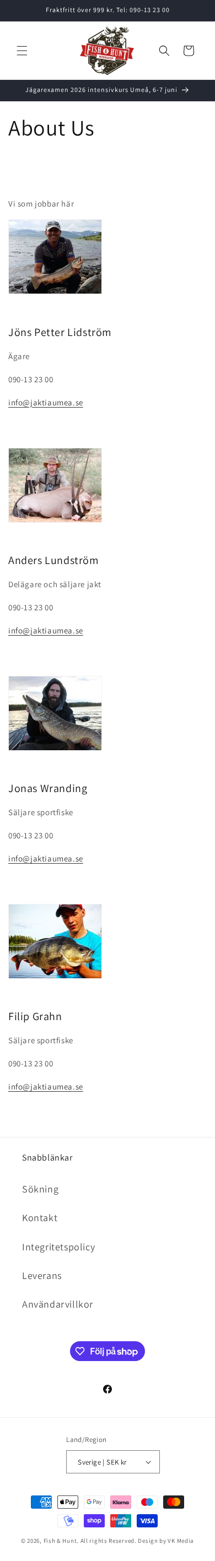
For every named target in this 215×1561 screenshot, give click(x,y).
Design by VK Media (166, 1540)
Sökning (40, 1189)
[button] (22, 51)
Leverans (42, 1275)
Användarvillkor (57, 1304)
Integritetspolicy (58, 1246)
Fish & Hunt (60, 1540)
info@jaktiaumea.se (45, 402)
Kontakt (39, 1217)
